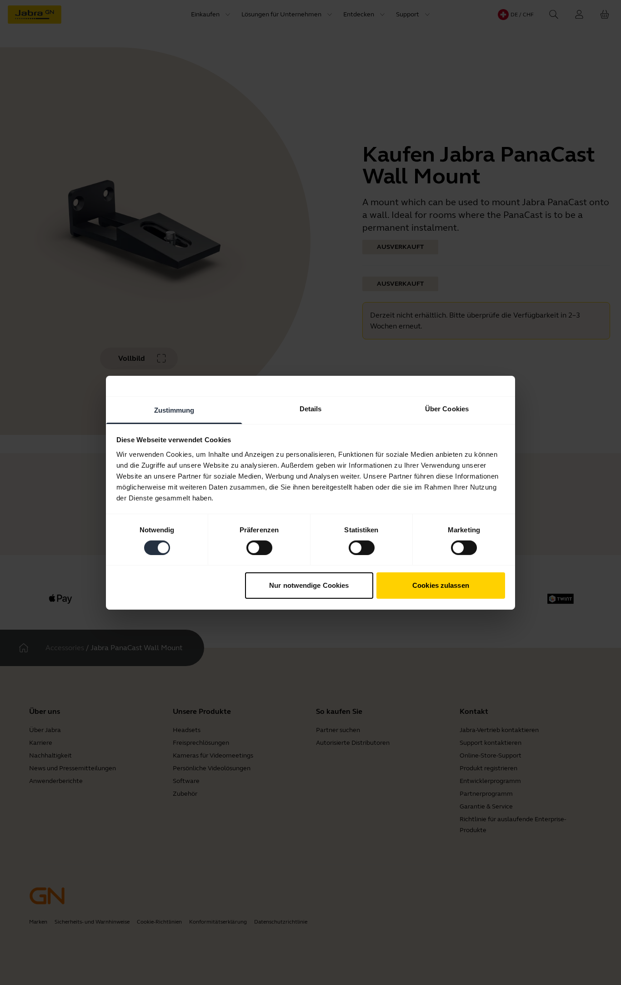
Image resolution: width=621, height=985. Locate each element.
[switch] (259, 547)
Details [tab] (311, 408)
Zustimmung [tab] (174, 410)
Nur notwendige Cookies (309, 585)
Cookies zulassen (440, 585)
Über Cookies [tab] (447, 408)
